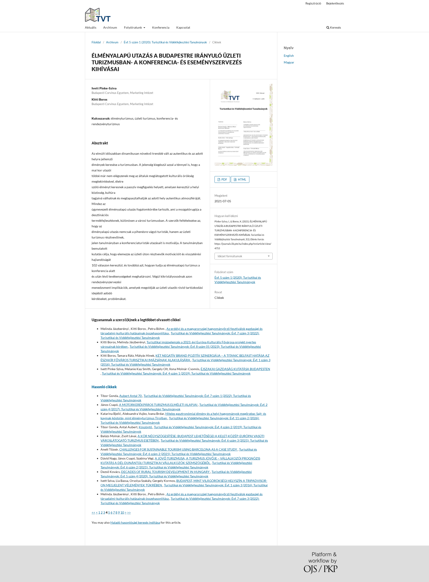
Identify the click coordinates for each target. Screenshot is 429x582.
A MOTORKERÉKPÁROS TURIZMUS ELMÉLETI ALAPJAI (158, 405)
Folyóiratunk (133, 27)
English (289, 55)
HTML (241, 179)
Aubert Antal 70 (130, 396)
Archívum (110, 27)
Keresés (335, 27)
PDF (224, 179)
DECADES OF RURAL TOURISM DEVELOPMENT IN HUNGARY (165, 472)
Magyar (289, 62)
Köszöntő (146, 427)
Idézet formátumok (230, 256)
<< (93, 512)
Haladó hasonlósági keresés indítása (135, 522)
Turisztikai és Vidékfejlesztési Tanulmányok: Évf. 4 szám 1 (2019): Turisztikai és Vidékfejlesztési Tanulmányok (176, 373)
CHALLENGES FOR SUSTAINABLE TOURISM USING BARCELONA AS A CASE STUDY (178, 449)
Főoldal (96, 42)
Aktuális (90, 27)
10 (122, 512)
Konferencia (160, 27)
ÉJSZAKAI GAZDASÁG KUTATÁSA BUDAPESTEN (235, 369)
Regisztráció (313, 3)
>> (129, 512)
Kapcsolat (183, 27)
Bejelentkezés (335, 3)
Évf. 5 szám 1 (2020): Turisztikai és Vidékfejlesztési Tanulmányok (165, 42)
